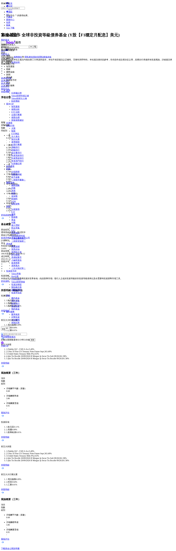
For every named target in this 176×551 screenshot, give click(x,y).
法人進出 (15, 136)
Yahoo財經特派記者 (20, 96)
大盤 (13, 128)
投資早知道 (16, 293)
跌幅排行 (15, 150)
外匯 (13, 188)
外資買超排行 (17, 155)
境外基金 (15, 301)
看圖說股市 (16, 290)
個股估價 (15, 117)
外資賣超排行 (17, 158)
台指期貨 (15, 172)
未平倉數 (15, 177)
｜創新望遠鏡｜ (18, 241)
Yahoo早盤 (16, 274)
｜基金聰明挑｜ (18, 238)
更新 (32, 340)
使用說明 (15, 62)
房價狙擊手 (16, 257)
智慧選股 (15, 106)
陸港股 (14, 217)
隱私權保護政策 (32, 57)
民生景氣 (15, 228)
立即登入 (5, 54)
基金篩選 (15, 306)
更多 (3, 329)
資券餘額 (15, 142)
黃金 (13, 220)
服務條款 (18, 57)
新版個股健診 (17, 120)
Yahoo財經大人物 (19, 98)
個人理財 (15, 225)
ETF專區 (15, 134)
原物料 (14, 199)
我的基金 (15, 309)
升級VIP (5, 346)
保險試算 (15, 322)
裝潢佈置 (15, 263)
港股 (13, 193)
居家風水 (15, 265)
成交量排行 (16, 153)
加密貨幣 (15, 204)
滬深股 (14, 196)
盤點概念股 (16, 287)
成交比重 (15, 139)
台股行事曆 (16, 115)
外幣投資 (15, 317)
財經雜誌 (15, 233)
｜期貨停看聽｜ (18, 180)
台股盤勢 (15, 209)
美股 (13, 191)
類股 (13, 131)
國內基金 (15, 298)
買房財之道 (16, 252)
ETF (13, 212)
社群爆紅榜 (16, 93)
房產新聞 (15, 246)
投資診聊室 (16, 284)
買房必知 (15, 249)
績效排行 (15, 303)
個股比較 (15, 109)
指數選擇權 (16, 174)
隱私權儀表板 (45, 57)
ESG (13, 230)
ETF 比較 (15, 112)
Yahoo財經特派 (18, 236)
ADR (13, 201)
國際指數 (15, 185)
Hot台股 (15, 276)
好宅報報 (15, 255)
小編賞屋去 (16, 260)
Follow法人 (16, 279)
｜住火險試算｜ (18, 268)
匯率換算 (15, 314)
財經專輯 (15, 101)
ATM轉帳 (15, 320)
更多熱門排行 (17, 161)
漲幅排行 (15, 147)
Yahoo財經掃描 (18, 282)
